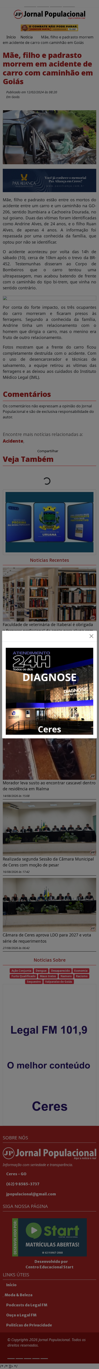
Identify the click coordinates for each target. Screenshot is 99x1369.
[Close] (91, 636)
